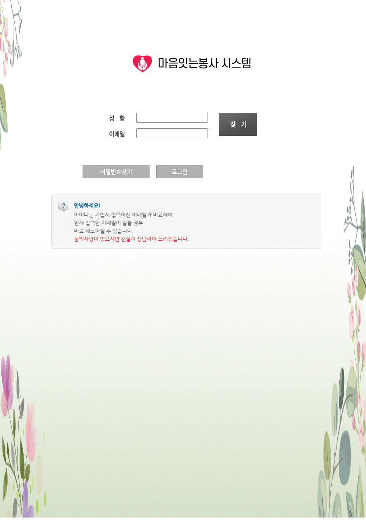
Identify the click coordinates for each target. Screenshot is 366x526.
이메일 (120, 133)
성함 (120, 117)
